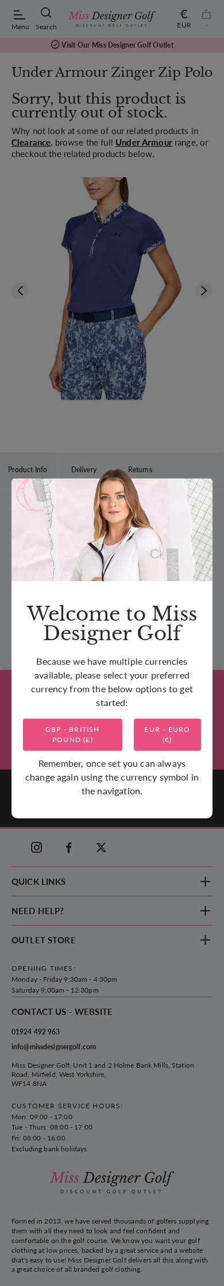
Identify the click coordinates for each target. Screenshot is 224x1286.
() (72, 734)
